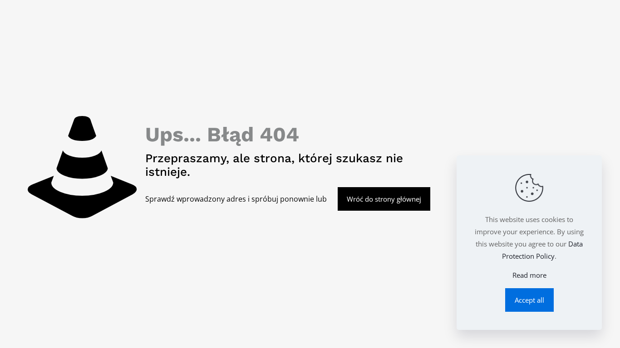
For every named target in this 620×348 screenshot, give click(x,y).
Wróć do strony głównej (384, 198)
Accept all (529, 299)
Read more (529, 275)
